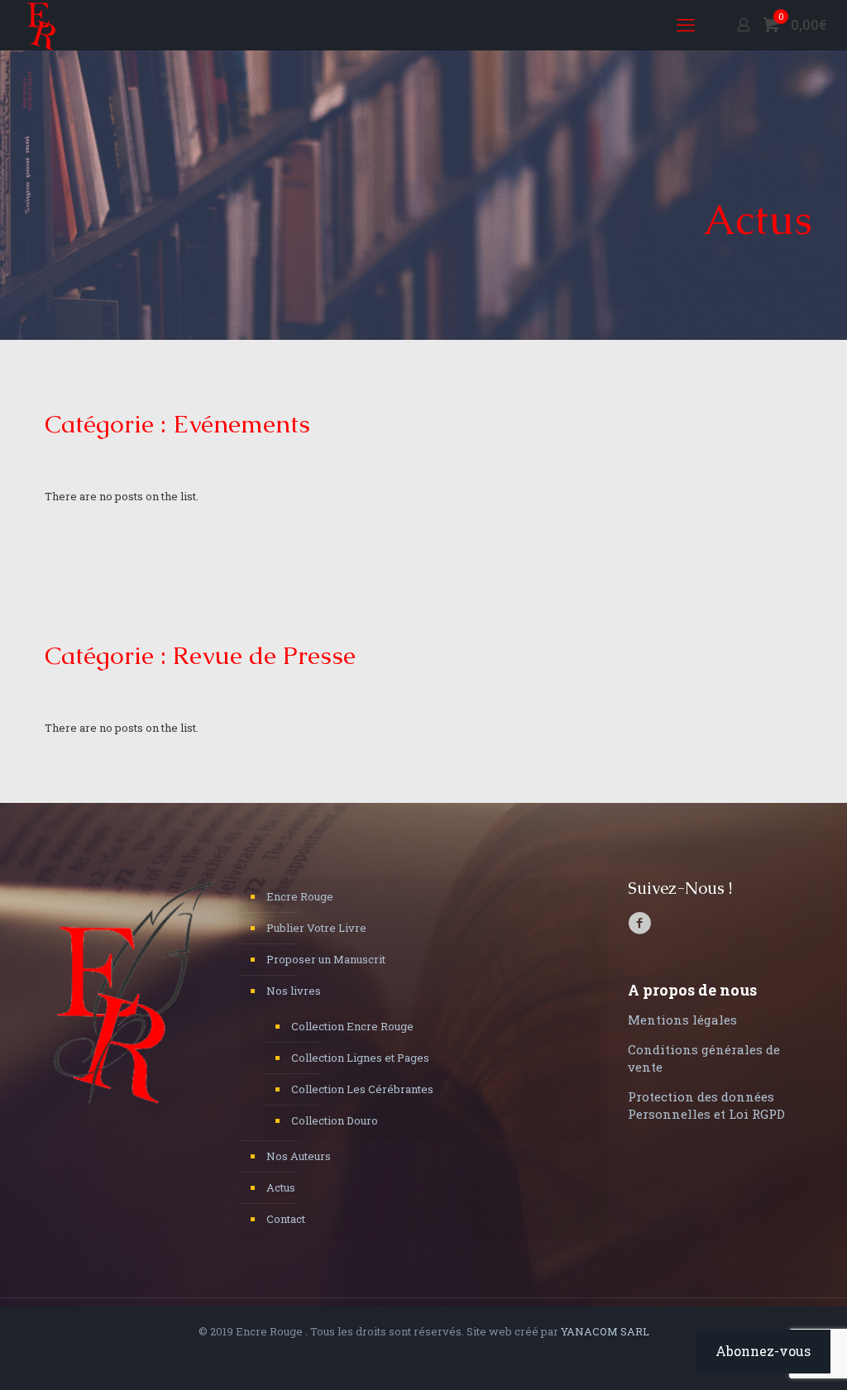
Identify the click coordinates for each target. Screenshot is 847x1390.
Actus (280, 1187)
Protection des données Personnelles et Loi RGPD (706, 1105)
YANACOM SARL (605, 1331)
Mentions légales (682, 1019)
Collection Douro (334, 1120)
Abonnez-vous (763, 1350)
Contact (285, 1218)
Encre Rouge (299, 896)
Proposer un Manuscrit (325, 959)
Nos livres (293, 990)
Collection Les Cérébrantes (362, 1089)
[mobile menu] (686, 25)
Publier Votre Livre (316, 927)
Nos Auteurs (298, 1156)
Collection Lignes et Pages (360, 1057)
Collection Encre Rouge (352, 1026)
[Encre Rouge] (41, 25)
